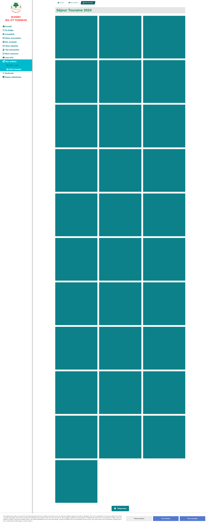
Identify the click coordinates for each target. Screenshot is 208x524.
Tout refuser (165, 518)
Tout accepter (192, 518)
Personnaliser (139, 518)
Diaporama (121, 508)
